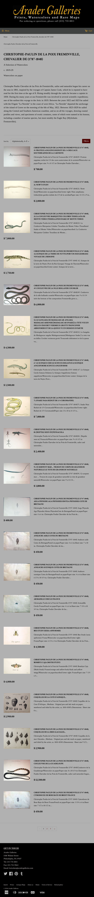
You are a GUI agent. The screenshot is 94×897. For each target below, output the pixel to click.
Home (5, 37)
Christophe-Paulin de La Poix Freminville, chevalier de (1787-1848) (32, 37)
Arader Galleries (13, 888)
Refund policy (58, 885)
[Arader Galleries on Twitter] (5, 874)
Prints (12, 885)
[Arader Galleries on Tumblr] (22, 874)
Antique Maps (20, 885)
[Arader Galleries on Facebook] (11, 874)
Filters (86, 141)
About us (30, 885)
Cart (90, 31)
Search (6, 885)
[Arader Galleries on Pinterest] (16, 874)
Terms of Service (47, 885)
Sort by (6, 141)
